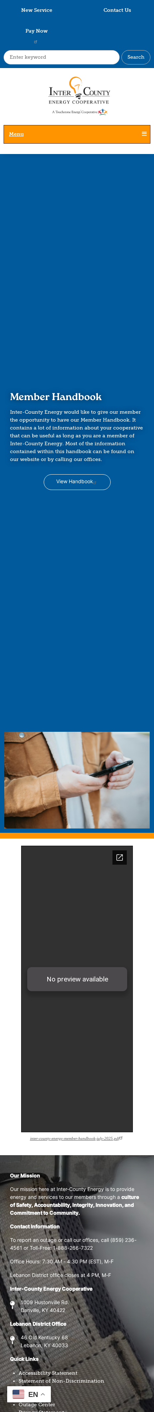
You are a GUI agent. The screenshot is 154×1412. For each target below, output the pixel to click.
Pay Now (36, 31)
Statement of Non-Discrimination (61, 1381)
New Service (36, 10)
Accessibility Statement (48, 1373)
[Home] (77, 100)
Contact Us (117, 10)
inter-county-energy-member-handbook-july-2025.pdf (74, 1138)
